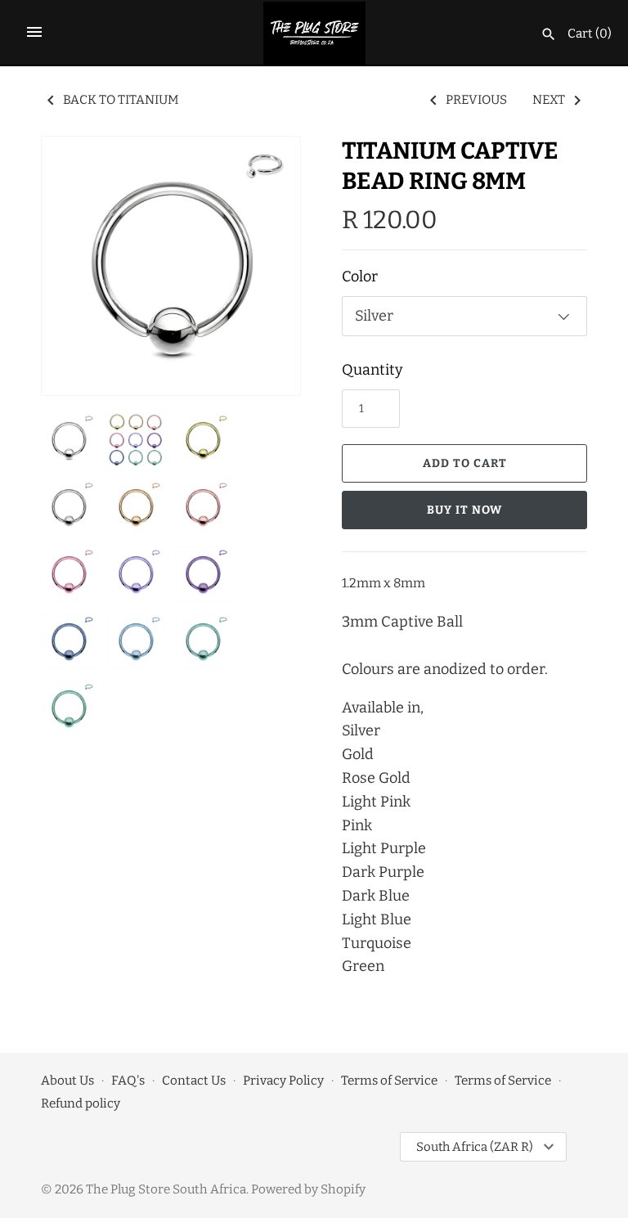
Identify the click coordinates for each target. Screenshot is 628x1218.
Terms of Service (389, 1080)
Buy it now (464, 510)
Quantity (372, 370)
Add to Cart (465, 463)
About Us (67, 1080)
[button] (266, 266)
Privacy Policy (283, 1080)
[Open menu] (34, 32)
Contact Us (194, 1080)
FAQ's (128, 1080)
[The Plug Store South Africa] (314, 33)
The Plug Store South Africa (166, 1189)
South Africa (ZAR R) (474, 1146)
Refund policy (80, 1103)
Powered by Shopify (308, 1189)
